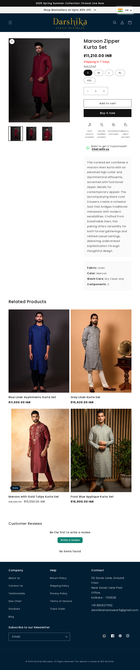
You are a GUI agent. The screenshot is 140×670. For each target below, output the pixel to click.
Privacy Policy (58, 593)
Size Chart (90, 66)
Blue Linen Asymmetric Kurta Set (32, 397)
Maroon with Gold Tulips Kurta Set (34, 497)
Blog (11, 616)
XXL (89, 80)
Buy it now (107, 113)
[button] (10, 22)
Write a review (70, 540)
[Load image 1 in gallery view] (16, 134)
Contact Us (16, 585)
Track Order (57, 609)
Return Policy (58, 578)
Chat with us (100, 149)
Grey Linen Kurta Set (85, 397)
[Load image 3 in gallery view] (47, 134)
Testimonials (17, 593)
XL (120, 73)
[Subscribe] (66, 637)
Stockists (14, 609)
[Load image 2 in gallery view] (31, 134)
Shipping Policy (59, 585)
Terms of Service (61, 601)
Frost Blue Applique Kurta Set (92, 497)
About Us (14, 578)
